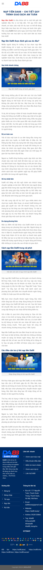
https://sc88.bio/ (8, 552)
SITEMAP (26, 531)
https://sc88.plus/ (19, 550)
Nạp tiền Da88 (7, 20)
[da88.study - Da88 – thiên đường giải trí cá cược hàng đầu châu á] (21, 3)
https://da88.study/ (32, 511)
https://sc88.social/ (22, 552)
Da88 (4, 460)
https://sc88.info (35, 550)
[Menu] (3, 3)
